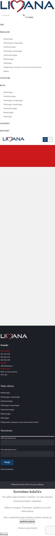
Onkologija (8, 63)
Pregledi (5, 32)
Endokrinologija (10, 47)
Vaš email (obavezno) (8, 449)
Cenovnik (5, 78)
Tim (2, 25)
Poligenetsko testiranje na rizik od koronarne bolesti (22, 67)
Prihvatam (4, 534)
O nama (29, 17)
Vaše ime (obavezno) (8, 438)
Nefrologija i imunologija (13, 51)
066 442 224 (5, 357)
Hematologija (8, 59)
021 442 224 (5, 354)
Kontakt (4, 131)
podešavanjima (27, 521)
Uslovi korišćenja (7, 469)
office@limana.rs (7, 366)
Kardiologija (8, 39)
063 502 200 (5, 360)
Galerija (4, 123)
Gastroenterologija (10, 55)
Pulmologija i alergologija (13, 43)
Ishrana (6, 71)
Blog (2, 85)
